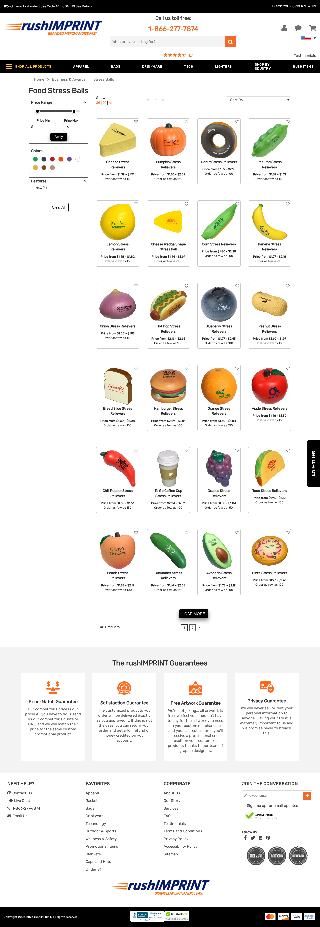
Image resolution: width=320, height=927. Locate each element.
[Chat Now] (298, 28)
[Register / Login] (285, 28)
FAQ (167, 816)
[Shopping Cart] (312, 28)
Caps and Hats (98, 861)
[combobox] (258, 99)
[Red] (53, 159)
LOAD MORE (193, 614)
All (110, 103)
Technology (96, 823)
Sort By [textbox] (236, 100)
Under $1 (93, 869)
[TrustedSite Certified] (262, 816)
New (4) (41, 188)
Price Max (71, 120)
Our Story (172, 800)
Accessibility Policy (181, 846)
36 (98, 103)
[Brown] (44, 167)
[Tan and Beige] (53, 167)
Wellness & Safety (101, 839)
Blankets (93, 854)
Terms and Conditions (183, 831)
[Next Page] (163, 101)
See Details (84, 6)
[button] (314, 463)
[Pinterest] (268, 838)
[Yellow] (35, 167)
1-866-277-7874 (173, 29)
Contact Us (22, 793)
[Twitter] (253, 838)
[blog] (260, 838)
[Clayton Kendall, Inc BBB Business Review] (147, 921)
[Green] (35, 159)
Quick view (118, 139)
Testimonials (305, 55)
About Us (172, 793)
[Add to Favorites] (136, 122)
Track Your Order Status (294, 6)
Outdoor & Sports (101, 831)
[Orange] (61, 159)
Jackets (93, 800)
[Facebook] (245, 838)
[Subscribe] (307, 796)
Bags (90, 808)
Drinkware (95, 816)
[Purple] (69, 159)
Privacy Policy (176, 839)
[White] (78, 159)
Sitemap (171, 854)
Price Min (43, 120)
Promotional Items (102, 846)
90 (104, 103)
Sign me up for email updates (272, 805)
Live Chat (21, 800)
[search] (230, 41)
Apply (59, 137)
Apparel (92, 793)
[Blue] (44, 159)
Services (171, 808)
